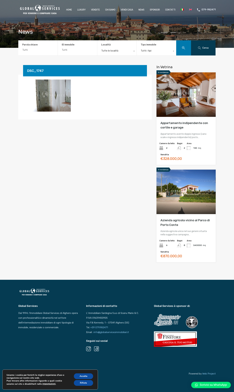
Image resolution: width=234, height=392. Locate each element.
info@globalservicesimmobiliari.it (111, 332)
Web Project (209, 373)
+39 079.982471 (99, 327)
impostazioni (49, 383)
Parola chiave (30, 45)
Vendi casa (127, 9)
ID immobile (68, 45)
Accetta (83, 376)
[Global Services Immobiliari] (39, 14)
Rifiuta (83, 382)
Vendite (95, 9)
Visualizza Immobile (186, 108)
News (141, 9)
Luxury (81, 9)
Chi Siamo (110, 9)
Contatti (170, 9)
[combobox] (117, 51)
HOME (69, 9)
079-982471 (209, 9)
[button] (211, 385)
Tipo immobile (148, 44)
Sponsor (155, 9)
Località (106, 44)
